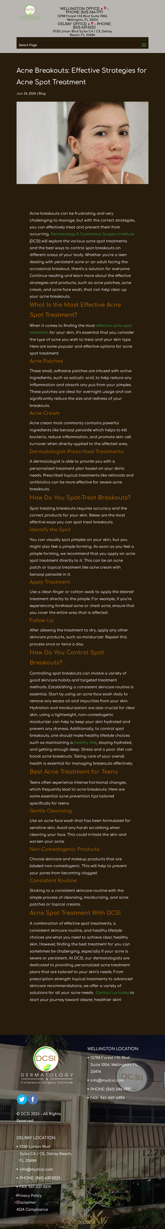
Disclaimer (26, 1202)
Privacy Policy (29, 1196)
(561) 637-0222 (84, 27)
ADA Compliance (32, 1210)
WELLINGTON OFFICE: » (82, 9)
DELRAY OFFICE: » (74, 24)
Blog (42, 93)
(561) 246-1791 (92, 12)
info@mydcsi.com (107, 1080)
